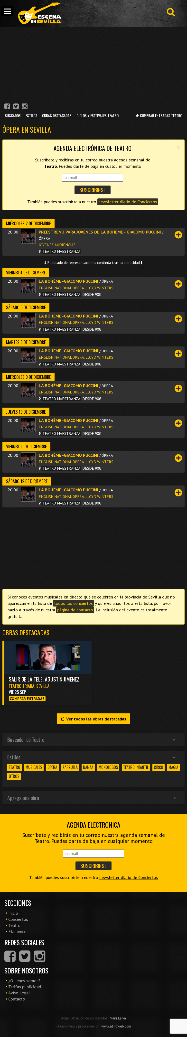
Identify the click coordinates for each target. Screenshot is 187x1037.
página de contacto (75, 610)
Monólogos (108, 767)
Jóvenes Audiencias (57, 244)
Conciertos (18, 919)
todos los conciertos (73, 603)
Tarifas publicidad (24, 987)
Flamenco (17, 931)
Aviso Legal (19, 993)
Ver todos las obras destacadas (95, 719)
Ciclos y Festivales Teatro (97, 115)
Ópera (52, 767)
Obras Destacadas (57, 115)
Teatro (14, 767)
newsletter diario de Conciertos (127, 202)
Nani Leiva (118, 1018)
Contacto (16, 999)
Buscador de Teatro (25, 739)
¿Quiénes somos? (24, 980)
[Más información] (178, 234)
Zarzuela (70, 767)
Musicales (34, 767)
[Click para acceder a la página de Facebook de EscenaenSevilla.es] (7, 107)
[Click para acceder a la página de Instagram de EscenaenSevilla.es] (25, 107)
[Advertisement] (93, 63)
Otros (14, 776)
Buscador (13, 115)
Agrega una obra (23, 798)
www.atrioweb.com (116, 1026)
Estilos (31, 115)
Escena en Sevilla (39, 13)
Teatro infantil (136, 767)
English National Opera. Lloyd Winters (76, 287)
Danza (88, 767)
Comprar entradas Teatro (160, 115)
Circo (158, 767)
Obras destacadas (25, 632)
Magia (173, 767)
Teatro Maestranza (61, 251)
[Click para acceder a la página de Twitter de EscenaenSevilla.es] (16, 107)
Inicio (13, 913)
